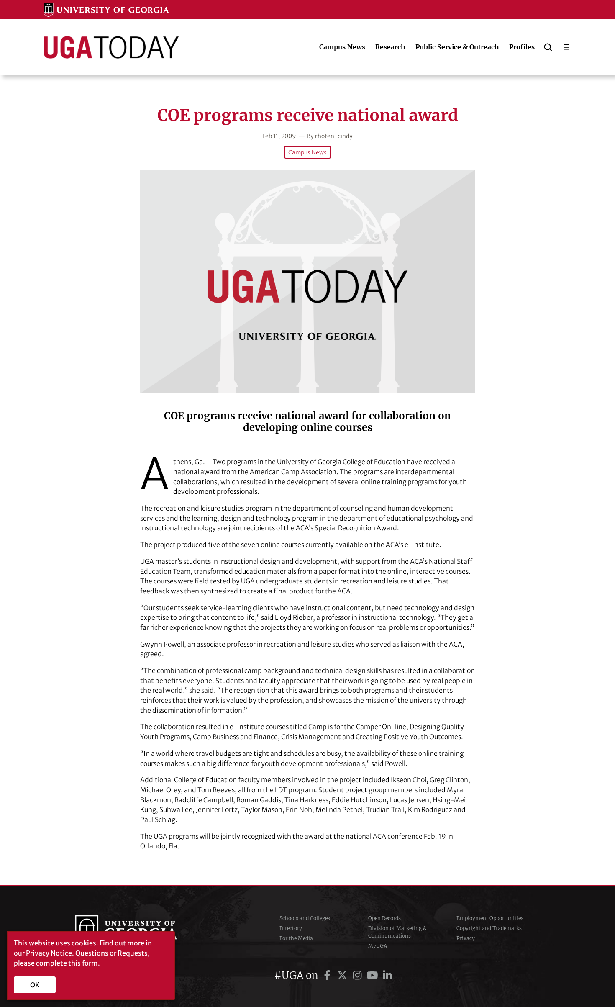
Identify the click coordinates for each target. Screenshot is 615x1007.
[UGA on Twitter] (343, 975)
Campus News (307, 152)
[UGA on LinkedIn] (387, 975)
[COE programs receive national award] (307, 281)
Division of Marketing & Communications (397, 932)
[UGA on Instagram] (358, 975)
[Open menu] (566, 47)
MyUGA (377, 946)
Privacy (465, 938)
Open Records (384, 918)
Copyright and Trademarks (489, 928)
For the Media (296, 938)
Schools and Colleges (304, 918)
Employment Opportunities (489, 918)
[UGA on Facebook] (328, 975)
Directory (290, 928)
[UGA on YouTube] (373, 975)
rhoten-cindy (334, 136)
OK (35, 985)
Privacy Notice (49, 953)
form (90, 963)
